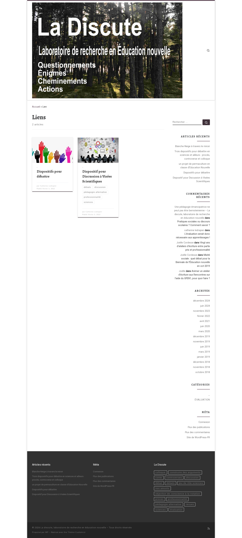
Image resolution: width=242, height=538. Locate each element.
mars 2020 (204, 331)
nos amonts (162, 488)
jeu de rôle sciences (191, 483)
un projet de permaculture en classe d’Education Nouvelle (194, 166)
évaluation (176, 510)
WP (46, 532)
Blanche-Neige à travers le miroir (192, 146)
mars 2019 (204, 351)
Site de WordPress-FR (198, 437)
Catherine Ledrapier (48, 186)
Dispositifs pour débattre (49, 174)
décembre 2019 (201, 336)
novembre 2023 (201, 311)
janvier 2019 (203, 357)
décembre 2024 (201, 300)
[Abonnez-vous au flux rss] (209, 528)
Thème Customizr (77, 532)
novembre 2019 (201, 341)
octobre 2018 (202, 372)
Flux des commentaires (197, 432)
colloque (160, 472)
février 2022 (203, 316)
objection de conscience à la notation (177, 494)
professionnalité (177, 499)
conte (158, 477)
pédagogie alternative (168, 504)
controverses (174, 477)
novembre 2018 (201, 367)
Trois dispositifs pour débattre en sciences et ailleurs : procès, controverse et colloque (192, 155)
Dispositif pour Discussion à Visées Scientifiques (97, 176)
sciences (160, 510)
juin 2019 (205, 346)
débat (158, 483)
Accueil (36, 106)
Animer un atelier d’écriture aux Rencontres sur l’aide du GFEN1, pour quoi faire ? (192, 275)
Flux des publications (199, 427)
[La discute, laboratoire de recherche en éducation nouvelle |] (107, 50)
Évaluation (202, 399)
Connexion (204, 422)
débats (171, 483)
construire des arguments (185, 472)
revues (190, 504)
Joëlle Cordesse (185, 242)
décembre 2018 (201, 362)
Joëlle (182, 271)
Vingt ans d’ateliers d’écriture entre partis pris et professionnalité (193, 246)
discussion (192, 477)
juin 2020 (205, 326)
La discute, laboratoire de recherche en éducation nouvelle (73, 527)
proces (159, 499)
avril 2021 (205, 321)
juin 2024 (205, 305)
